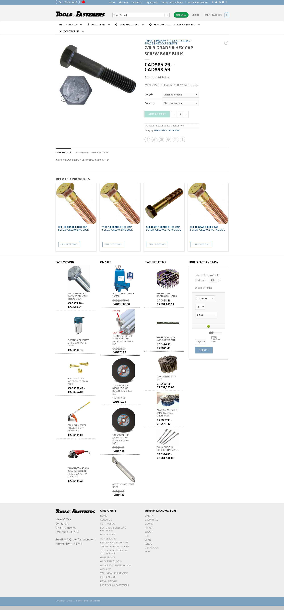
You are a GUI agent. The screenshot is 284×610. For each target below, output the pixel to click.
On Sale (181, 14)
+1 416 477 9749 (69, 1)
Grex (147, 551)
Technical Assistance (197, 2)
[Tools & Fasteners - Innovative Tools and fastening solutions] (80, 13)
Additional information (92, 152)
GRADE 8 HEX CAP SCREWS (160, 43)
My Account (152, 2)
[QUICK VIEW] (76, 203)
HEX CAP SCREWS (179, 41)
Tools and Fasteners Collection (113, 552)
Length (148, 94)
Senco (148, 543)
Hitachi (149, 527)
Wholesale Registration (115, 565)
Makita (148, 515)
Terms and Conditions (172, 2)
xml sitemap (108, 577)
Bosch (148, 531)
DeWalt (149, 523)
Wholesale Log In (111, 561)
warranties (107, 557)
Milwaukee (151, 519)
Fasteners (160, 41)
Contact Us (137, 2)
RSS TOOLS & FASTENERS (114, 585)
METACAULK (151, 547)
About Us (123, 2)
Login (195, 14)
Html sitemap (109, 581)
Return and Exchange (114, 542)
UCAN (147, 539)
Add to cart (157, 114)
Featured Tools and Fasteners (113, 529)
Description (63, 152)
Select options (69, 244)
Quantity (149, 103)
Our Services (108, 538)
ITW (146, 535)
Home (112, 2)
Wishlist (105, 569)
